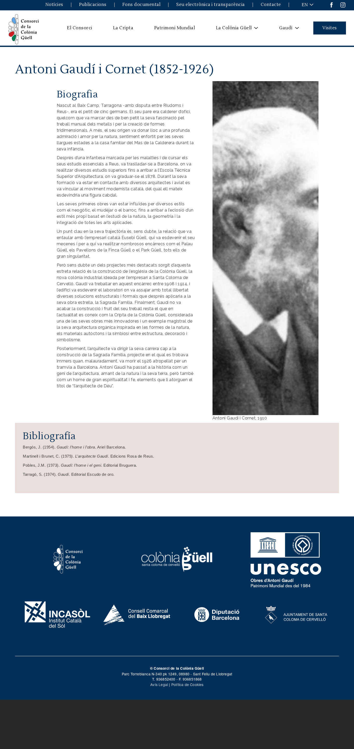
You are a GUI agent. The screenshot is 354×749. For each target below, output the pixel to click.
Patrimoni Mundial (174, 28)
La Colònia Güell (230, 29)
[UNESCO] (286, 558)
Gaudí (283, 29)
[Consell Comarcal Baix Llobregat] (137, 614)
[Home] (23, 28)
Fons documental (141, 5)
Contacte (271, 5)
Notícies (54, 5)
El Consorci (79, 28)
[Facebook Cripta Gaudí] (331, 4)
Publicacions (93, 5)
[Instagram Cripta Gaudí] (342, 4)
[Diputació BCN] (216, 614)
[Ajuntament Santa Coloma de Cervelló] (296, 614)
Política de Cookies (187, 684)
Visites (329, 28)
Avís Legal (159, 684)
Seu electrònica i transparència (210, 5)
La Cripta (123, 28)
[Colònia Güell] (177, 558)
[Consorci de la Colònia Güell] (68, 558)
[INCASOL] (57, 614)
